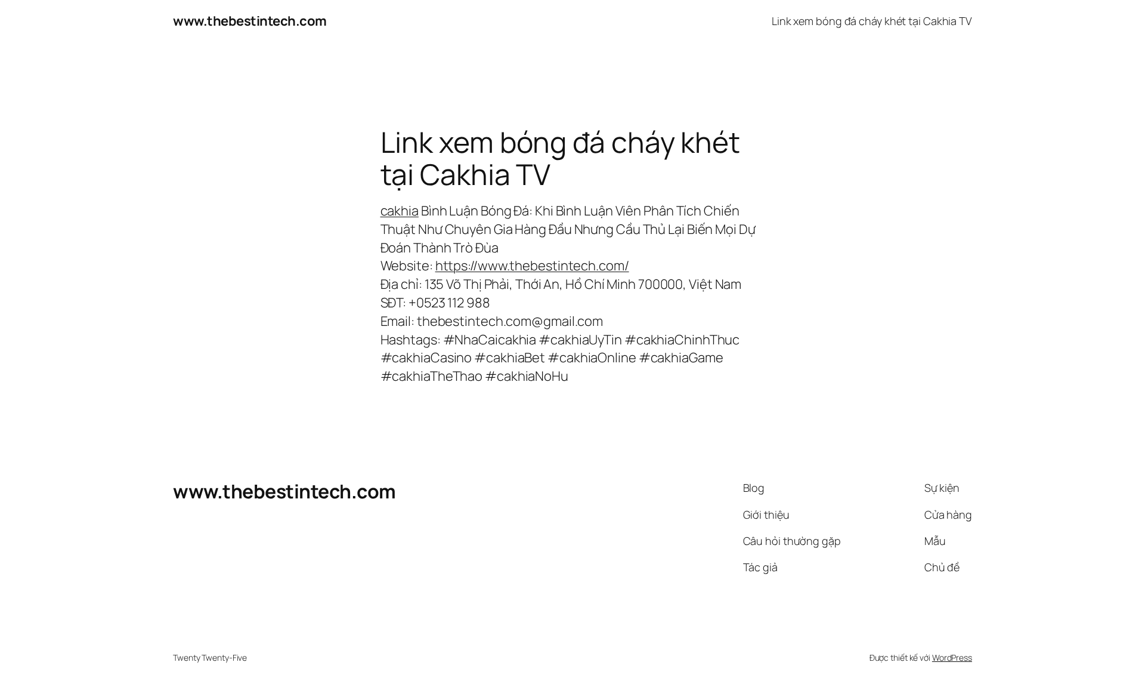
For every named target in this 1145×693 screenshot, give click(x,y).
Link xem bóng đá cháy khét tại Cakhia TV (872, 21)
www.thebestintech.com (250, 21)
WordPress (952, 657)
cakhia (399, 211)
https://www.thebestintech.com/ (532, 266)
